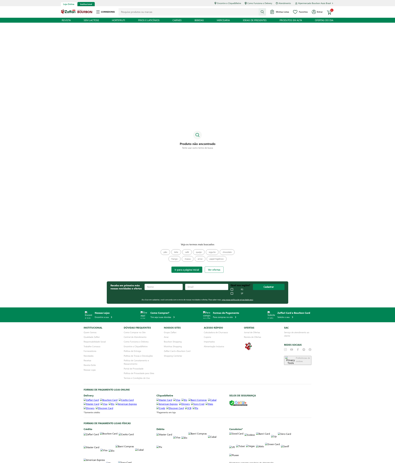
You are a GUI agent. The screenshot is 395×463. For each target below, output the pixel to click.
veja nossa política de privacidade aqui (237, 299)
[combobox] (192, 12)
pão (165, 252)
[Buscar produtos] (262, 12)
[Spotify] (303, 349)
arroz (200, 258)
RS (242, 289)
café (187, 252)
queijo (199, 252)
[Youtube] (291, 349)
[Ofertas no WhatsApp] (248, 349)
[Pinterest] (310, 349)
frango (174, 258)
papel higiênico (217, 258)
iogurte (212, 252)
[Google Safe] (238, 403)
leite (176, 252)
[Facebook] (297, 349)
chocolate (227, 252)
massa (188, 258)
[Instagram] (285, 349)
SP (242, 293)
